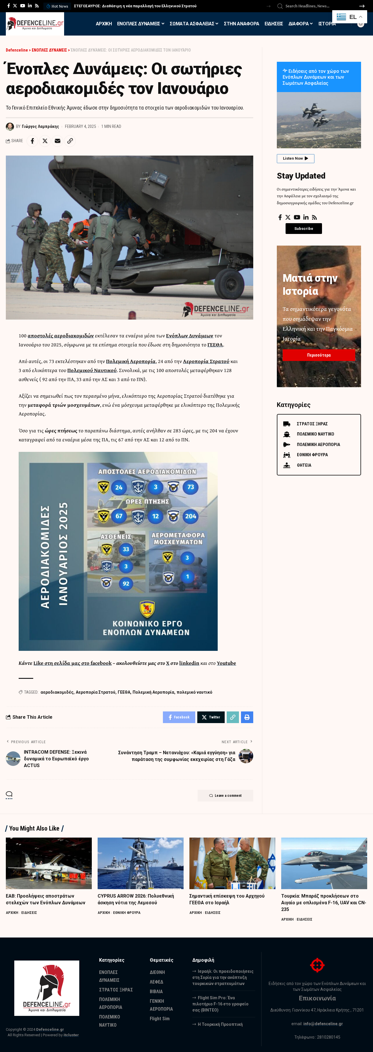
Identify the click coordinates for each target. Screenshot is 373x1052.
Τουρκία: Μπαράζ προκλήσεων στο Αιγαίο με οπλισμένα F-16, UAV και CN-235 (323, 902)
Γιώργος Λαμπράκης (40, 126)
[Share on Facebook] (32, 141)
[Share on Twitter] (45, 141)
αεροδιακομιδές (57, 692)
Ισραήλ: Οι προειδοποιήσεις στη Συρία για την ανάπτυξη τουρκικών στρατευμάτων (223, 977)
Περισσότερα (319, 355)
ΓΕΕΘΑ (215, 344)
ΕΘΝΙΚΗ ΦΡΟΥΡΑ (126, 912)
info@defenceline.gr (323, 1023)
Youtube (226, 663)
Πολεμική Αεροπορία (131, 361)
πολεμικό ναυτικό (194, 692)
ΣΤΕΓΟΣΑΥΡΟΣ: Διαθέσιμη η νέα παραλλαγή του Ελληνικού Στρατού (135, 6)
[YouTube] (23, 6)
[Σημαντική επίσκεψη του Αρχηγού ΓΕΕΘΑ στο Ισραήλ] (232, 863)
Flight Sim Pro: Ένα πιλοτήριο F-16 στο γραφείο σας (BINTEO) (220, 1003)
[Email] (57, 141)
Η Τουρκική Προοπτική (220, 1024)
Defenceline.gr (50, 1029)
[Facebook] (8, 6)
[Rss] (37, 6)
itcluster (71, 1035)
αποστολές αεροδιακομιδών (61, 335)
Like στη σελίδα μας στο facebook (73, 663)
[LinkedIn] (30, 6)
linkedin (189, 663)
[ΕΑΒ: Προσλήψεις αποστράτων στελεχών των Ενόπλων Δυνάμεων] (49, 863)
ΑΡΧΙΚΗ (12, 912)
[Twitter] (15, 6)
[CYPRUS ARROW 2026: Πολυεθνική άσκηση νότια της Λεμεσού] (141, 863)
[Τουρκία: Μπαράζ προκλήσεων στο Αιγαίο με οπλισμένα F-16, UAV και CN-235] (324, 863)
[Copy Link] (70, 141)
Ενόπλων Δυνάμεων (189, 335)
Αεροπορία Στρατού (206, 361)
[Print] (247, 717)
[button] (268, 6)
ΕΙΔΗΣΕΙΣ (29, 912)
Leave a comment (228, 796)
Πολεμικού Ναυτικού (92, 370)
